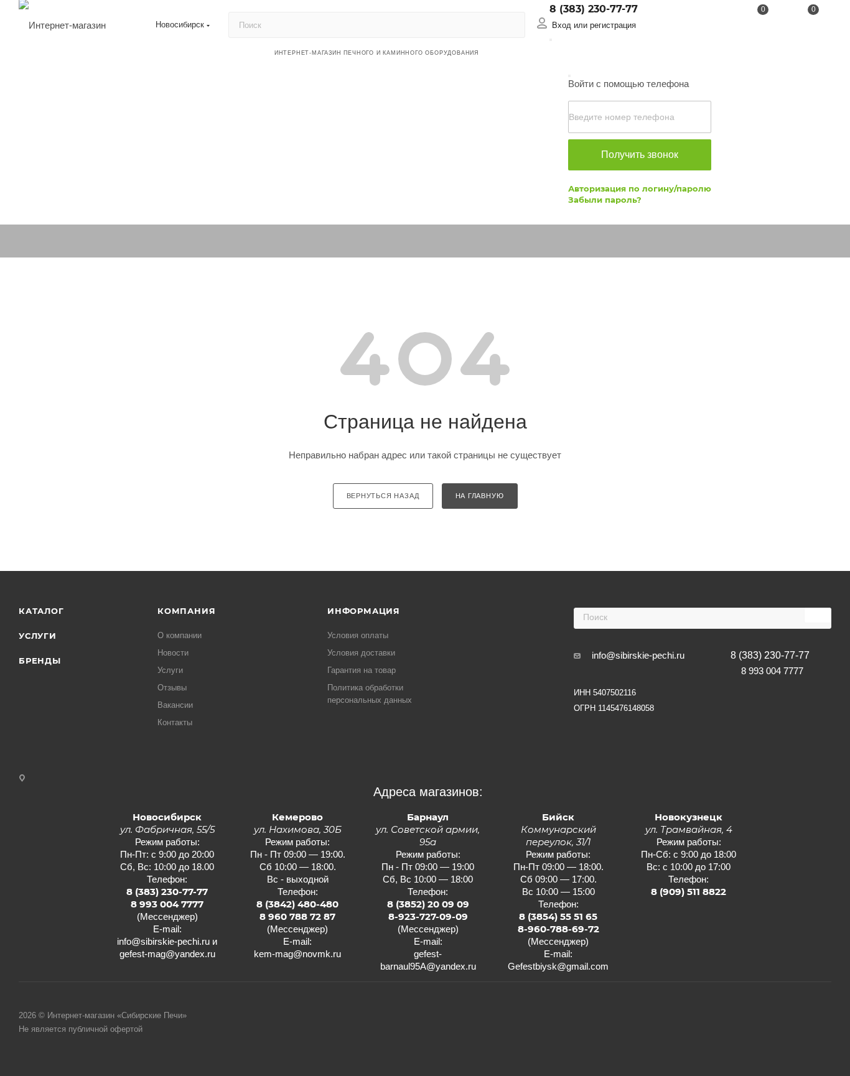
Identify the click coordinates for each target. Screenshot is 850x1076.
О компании (179, 635)
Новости (173, 652)
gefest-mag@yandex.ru (167, 953)
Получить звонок (639, 154)
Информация (363, 611)
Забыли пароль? (605, 200)
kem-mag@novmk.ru (297, 953)
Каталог (41, 611)
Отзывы (172, 687)
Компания (186, 611)
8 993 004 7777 (772, 671)
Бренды (40, 661)
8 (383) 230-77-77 (593, 9)
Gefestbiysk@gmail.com (558, 966)
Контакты (174, 722)
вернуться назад (383, 495)
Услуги (38, 636)
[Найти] (510, 25)
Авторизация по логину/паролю (639, 188)
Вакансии (175, 705)
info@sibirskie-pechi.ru (638, 655)
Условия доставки (361, 652)
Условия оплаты (357, 635)
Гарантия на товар (361, 670)
